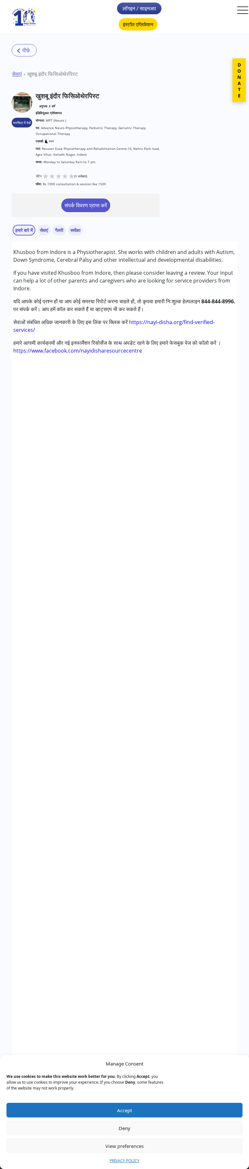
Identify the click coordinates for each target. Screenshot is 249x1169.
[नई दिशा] (24, 17)
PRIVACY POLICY (124, 1160)
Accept (124, 1110)
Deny (124, 1128)
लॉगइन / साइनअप (139, 8)
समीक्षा (75, 230)
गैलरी (59, 230)
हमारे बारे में (24, 230)
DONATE (239, 80)
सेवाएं (17, 74)
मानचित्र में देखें (22, 122)
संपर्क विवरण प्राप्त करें (86, 205)
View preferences (124, 1146)
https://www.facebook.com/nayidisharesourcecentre (77, 350)
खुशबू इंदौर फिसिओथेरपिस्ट (52, 74)
